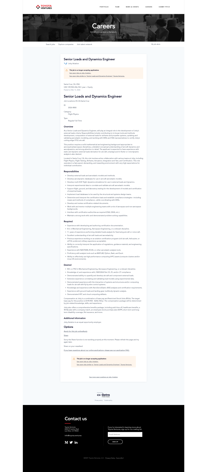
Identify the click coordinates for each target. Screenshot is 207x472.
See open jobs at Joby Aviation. (80, 73)
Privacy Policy (110, 458)
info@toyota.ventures (73, 436)
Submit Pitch (164, 7)
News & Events (132, 7)
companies (65, 44)
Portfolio (104, 7)
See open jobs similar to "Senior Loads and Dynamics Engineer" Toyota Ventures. (97, 76)
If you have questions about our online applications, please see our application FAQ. (96, 350)
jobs (50, 44)
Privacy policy (99, 400)
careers (148, 7)
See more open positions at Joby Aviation (103, 377)
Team (117, 7)
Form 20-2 (119, 458)
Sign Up (115, 442)
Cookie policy (108, 400)
